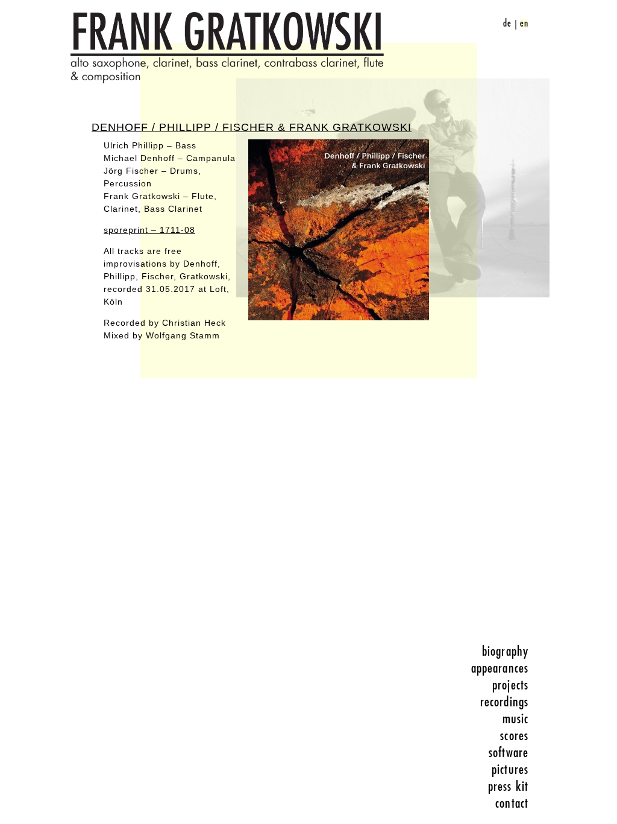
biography (505, 651)
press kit (508, 786)
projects (510, 685)
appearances (499, 668)
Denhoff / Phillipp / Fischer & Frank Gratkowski (252, 127)
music (516, 719)
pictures (510, 769)
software (508, 752)
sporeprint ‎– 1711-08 (149, 230)
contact (511, 803)
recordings (504, 702)
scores (514, 736)
